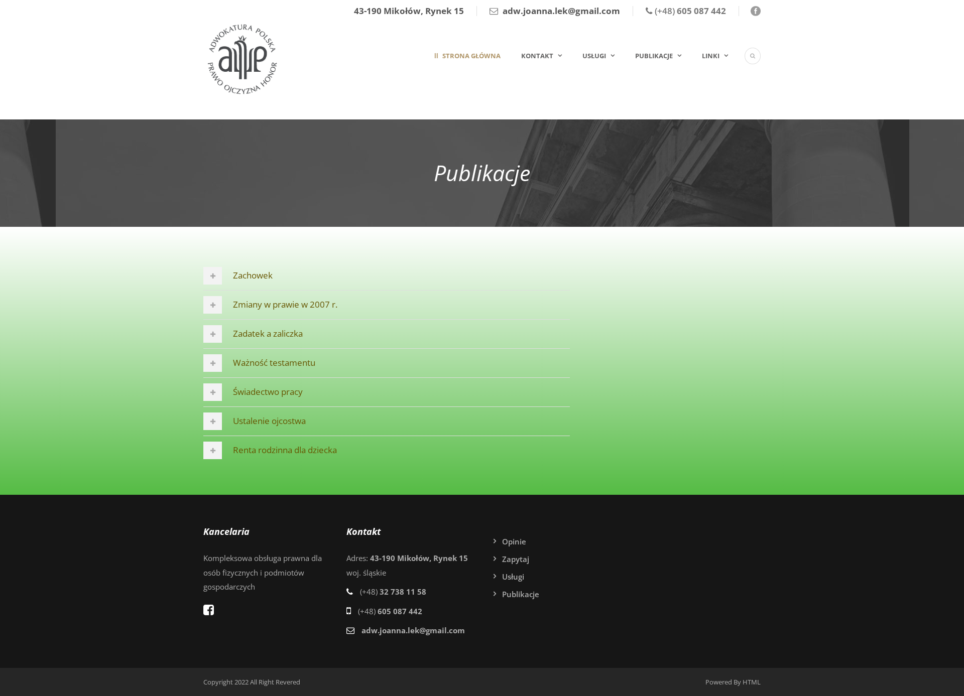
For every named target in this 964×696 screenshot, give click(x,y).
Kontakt (537, 55)
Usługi (594, 55)
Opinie (514, 541)
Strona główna (471, 55)
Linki (710, 55)
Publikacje (654, 55)
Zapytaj (515, 559)
